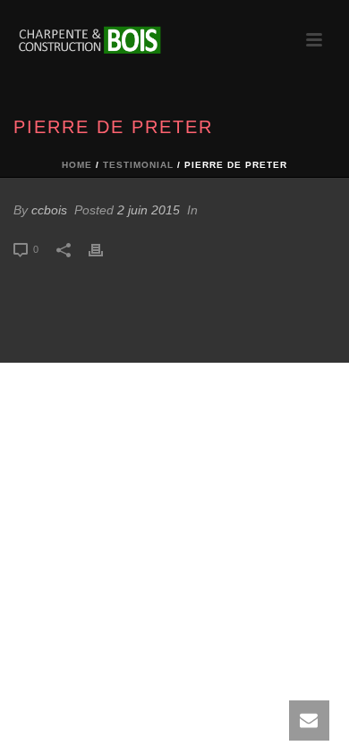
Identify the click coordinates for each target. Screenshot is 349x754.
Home (77, 165)
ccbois (49, 210)
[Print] (105, 249)
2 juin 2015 (148, 210)
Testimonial (138, 165)
